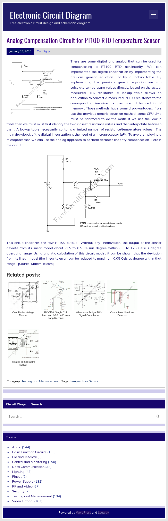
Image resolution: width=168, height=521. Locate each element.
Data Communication (28, 467)
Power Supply (22, 481)
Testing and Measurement (40, 381)
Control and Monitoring (29, 462)
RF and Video (22, 486)
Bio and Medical (24, 457)
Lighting (18, 472)
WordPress (83, 512)
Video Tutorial (22, 501)
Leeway (103, 512)
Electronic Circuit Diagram (51, 14)
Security (18, 491)
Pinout (17, 476)
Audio (16, 447)
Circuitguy (43, 51)
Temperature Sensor (84, 381)
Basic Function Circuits (29, 452)
